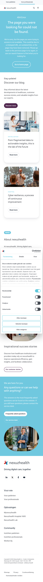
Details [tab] (21, 256)
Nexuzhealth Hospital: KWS (15, 516)
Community (9, 528)
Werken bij (8, 541)
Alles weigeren (21, 329)
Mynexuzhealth (10, 512)
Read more (14, 155)
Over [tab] (35, 256)
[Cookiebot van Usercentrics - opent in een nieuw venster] (32, 251)
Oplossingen (10, 507)
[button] (38, 8)
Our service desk (12, 420)
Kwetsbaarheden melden (14, 576)
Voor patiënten (10, 495)
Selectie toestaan (22, 324)
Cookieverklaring (28, 572)
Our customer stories (13, 369)
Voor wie (8, 490)
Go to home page (21, 64)
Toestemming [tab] (7, 256)
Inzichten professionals (13, 537)
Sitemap (7, 572)
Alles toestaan (21, 318)
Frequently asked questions (15, 414)
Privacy (16, 572)
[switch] (38, 297)
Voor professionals (11, 499)
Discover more (11, 106)
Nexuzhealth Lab (11, 520)
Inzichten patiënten (11, 533)
